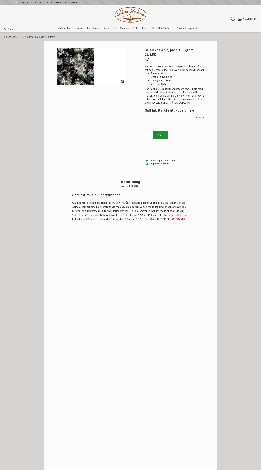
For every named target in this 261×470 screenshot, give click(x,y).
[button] (233, 19)
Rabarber (92, 28)
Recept (124, 28)
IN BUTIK (12, 2)
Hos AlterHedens (162, 28)
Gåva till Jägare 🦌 (187, 28)
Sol (135, 28)
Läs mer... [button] (201, 117)
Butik (145, 28)
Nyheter (78, 28)
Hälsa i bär (109, 28)
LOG (6, 2)
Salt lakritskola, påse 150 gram (38, 37)
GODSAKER (14, 37)
